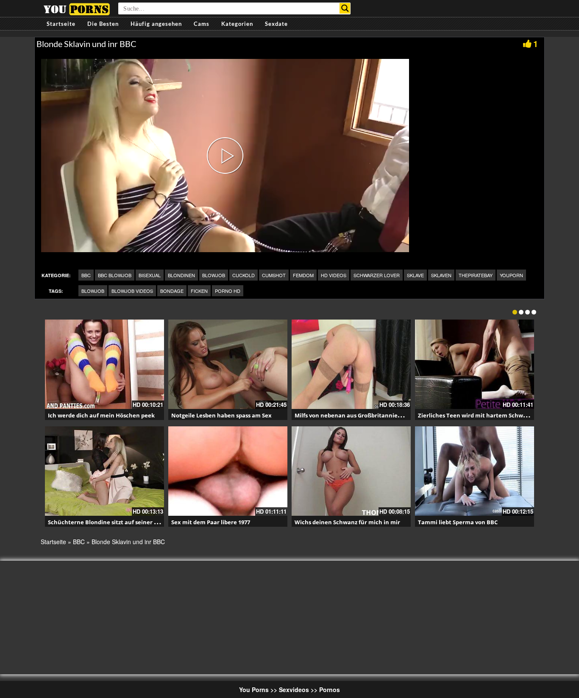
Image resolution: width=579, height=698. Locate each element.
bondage (172, 290)
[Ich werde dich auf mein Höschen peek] (104, 364)
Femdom (303, 275)
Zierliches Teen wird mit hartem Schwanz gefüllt (485, 415)
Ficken (199, 290)
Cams (201, 23)
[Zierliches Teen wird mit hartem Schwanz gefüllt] (474, 364)
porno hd (227, 290)
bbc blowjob (114, 275)
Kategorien (237, 23)
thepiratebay (476, 275)
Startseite (61, 23)
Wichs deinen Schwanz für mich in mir (347, 522)
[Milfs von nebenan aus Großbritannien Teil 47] (351, 364)
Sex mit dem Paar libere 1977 (210, 522)
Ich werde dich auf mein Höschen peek (101, 415)
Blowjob (213, 275)
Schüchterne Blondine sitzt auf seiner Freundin (113, 522)
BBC (86, 275)
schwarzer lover (377, 275)
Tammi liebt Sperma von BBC (458, 522)
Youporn (511, 275)
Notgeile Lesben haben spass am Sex (221, 415)
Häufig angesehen (156, 23)
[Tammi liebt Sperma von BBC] (474, 471)
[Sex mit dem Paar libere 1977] (227, 471)
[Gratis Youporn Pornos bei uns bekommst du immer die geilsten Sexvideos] (76, 8)
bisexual (150, 275)
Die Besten (103, 23)
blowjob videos (132, 290)
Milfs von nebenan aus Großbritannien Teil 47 (357, 415)
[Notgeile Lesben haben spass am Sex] (227, 364)
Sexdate (276, 23)
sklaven (441, 275)
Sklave (415, 275)
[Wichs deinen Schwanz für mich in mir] (351, 471)
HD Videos (333, 275)
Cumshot (274, 275)
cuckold (243, 275)
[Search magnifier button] (345, 8)
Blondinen (181, 275)
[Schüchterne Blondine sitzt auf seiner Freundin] (104, 471)
